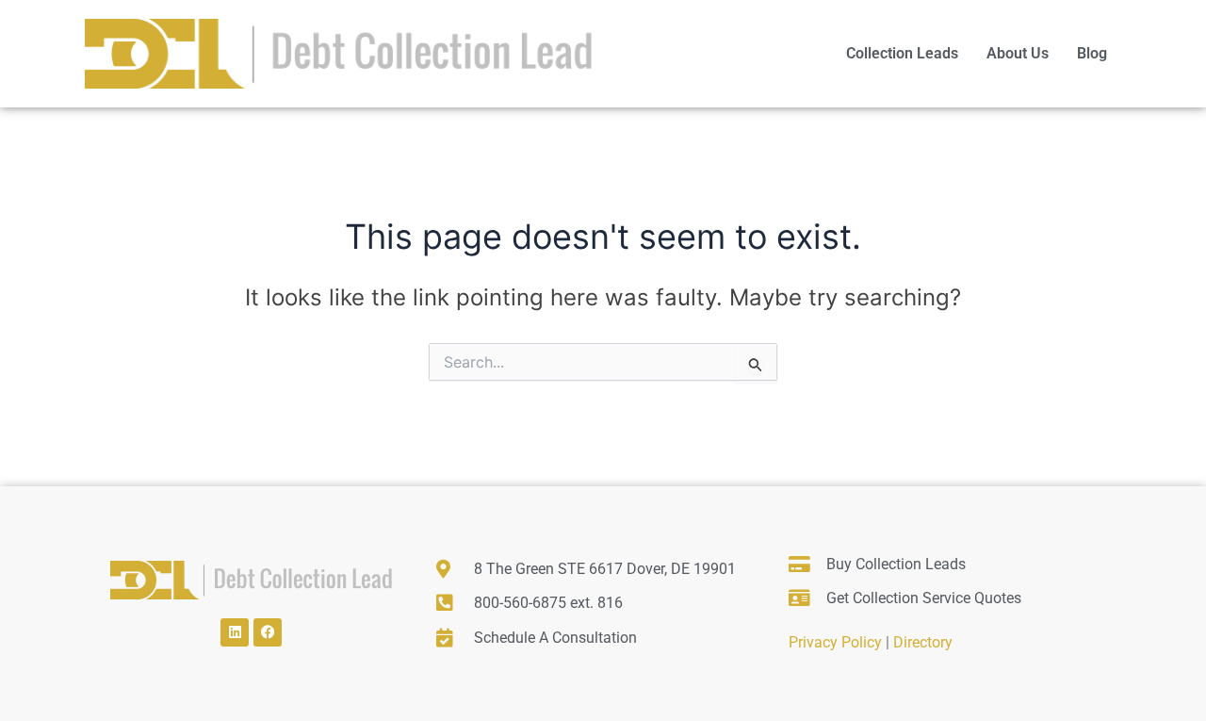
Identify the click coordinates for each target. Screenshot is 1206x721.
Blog (1092, 53)
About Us (1017, 53)
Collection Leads (902, 53)
